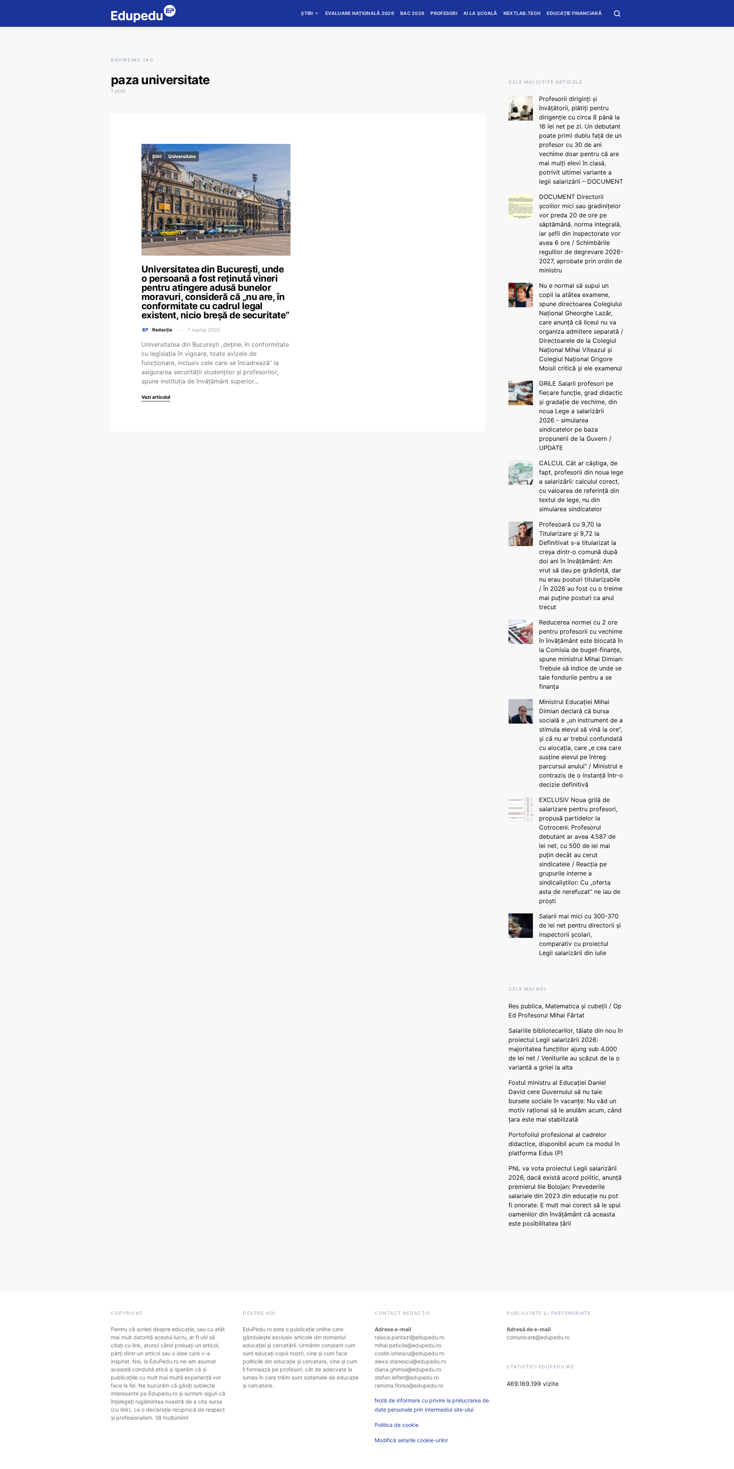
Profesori (443, 13)
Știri (307, 13)
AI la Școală (480, 13)
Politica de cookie (397, 1425)
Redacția (162, 330)
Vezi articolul (155, 397)
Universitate (182, 156)
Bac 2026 (412, 13)
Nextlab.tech (522, 13)
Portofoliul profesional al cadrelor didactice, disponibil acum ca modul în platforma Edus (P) (564, 1144)
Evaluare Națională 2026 (359, 13)
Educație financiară (574, 13)
